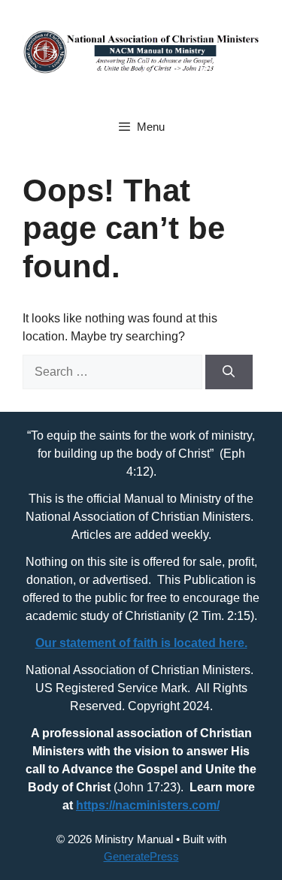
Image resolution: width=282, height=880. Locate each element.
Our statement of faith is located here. (141, 643)
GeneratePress (141, 856)
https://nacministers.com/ (148, 805)
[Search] (229, 372)
